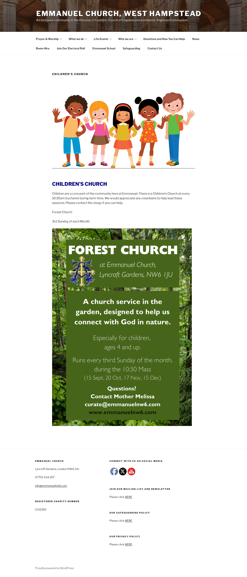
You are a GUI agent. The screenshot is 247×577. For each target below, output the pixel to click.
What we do (76, 39)
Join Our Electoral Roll (71, 48)
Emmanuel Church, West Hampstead (118, 13)
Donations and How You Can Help (164, 39)
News (195, 39)
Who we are (125, 39)
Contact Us (155, 48)
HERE (128, 496)
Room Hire (42, 48)
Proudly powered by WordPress (54, 568)
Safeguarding (131, 48)
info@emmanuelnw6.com (51, 485)
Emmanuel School (103, 48)
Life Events (101, 39)
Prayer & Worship (47, 39)
